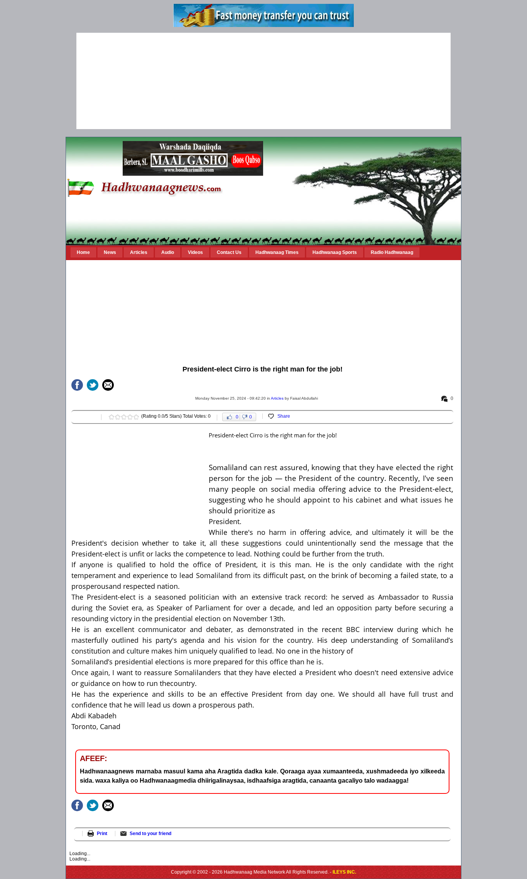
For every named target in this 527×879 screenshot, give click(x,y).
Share (283, 416)
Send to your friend (150, 833)
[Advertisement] (263, 81)
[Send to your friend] (108, 385)
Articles (277, 398)
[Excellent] (136, 417)
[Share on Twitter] (92, 385)
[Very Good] (130, 417)
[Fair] (118, 417)
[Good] (124, 417)
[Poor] (111, 417)
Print (102, 833)
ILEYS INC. (344, 872)
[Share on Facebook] (77, 385)
